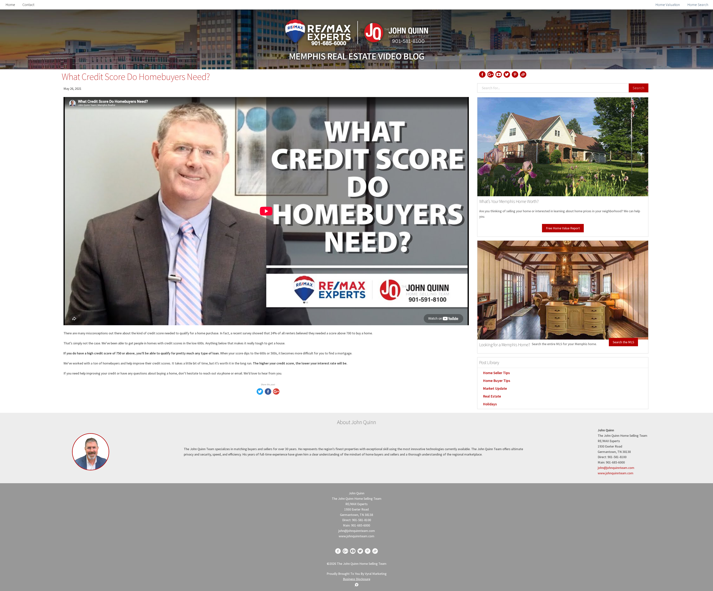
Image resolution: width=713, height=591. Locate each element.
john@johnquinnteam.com (616, 468)
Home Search (697, 4)
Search (638, 87)
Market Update (495, 388)
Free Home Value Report (563, 228)
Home (10, 4)
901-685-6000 (360, 525)
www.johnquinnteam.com (615, 473)
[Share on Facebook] (268, 393)
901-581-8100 (361, 520)
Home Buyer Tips (496, 380)
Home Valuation (667, 4)
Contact (28, 4)
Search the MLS (623, 342)
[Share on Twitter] (260, 393)
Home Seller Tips (496, 372)
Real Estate (492, 396)
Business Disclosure (356, 579)
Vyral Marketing (376, 573)
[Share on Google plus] (276, 393)
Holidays (490, 404)
